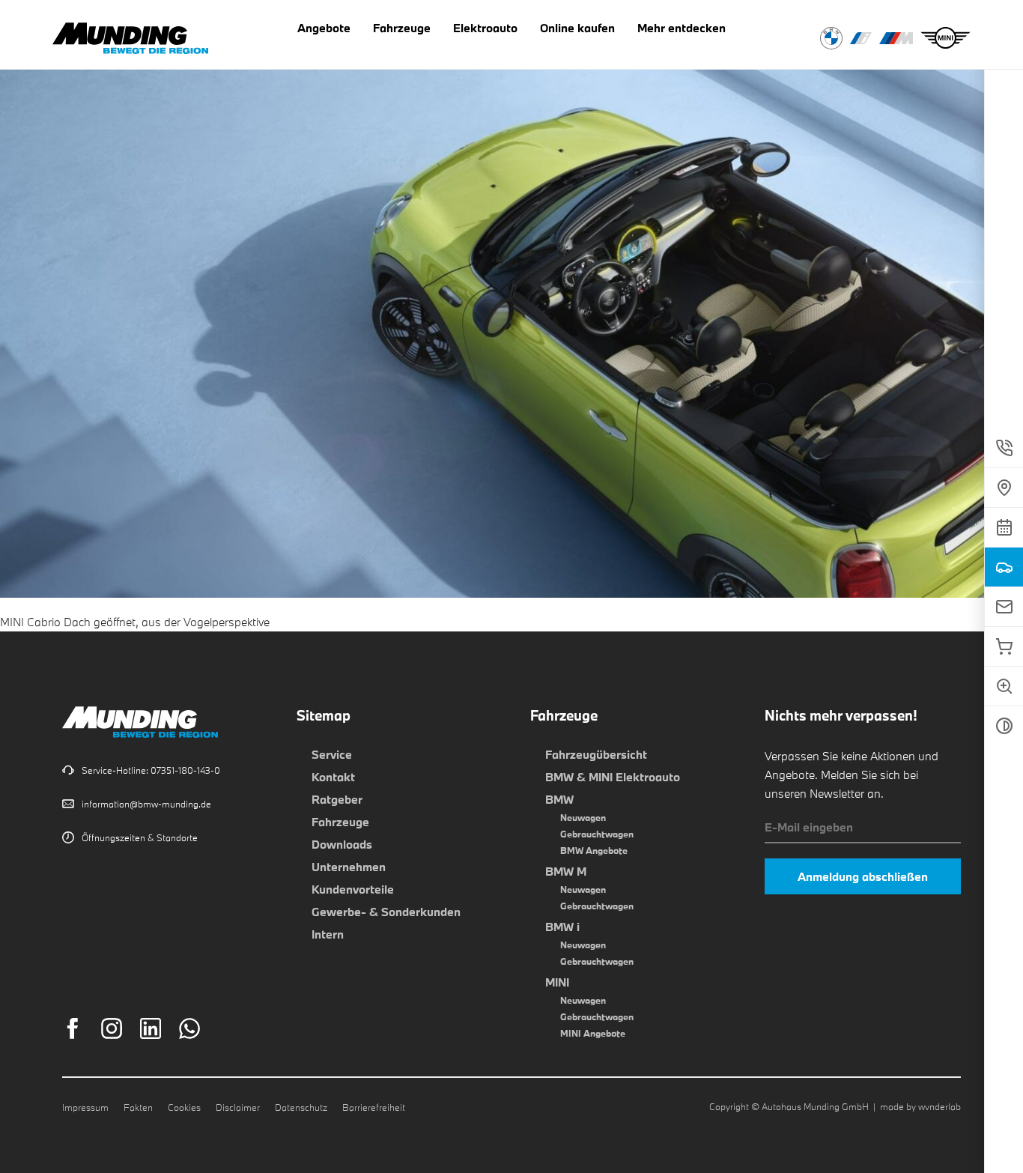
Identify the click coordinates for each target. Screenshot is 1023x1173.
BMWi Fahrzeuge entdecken (861, 38)
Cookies (184, 1107)
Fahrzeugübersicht (596, 754)
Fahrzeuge (340, 821)
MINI (557, 982)
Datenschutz (301, 1107)
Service (332, 754)
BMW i (562, 926)
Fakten (138, 1107)
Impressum (85, 1107)
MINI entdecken (945, 38)
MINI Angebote (592, 1033)
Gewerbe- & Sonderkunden (386, 911)
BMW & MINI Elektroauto (612, 776)
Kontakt (333, 776)
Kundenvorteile (353, 889)
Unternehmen (349, 866)
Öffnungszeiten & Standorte (140, 837)
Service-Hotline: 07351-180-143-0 (151, 770)
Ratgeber (337, 799)
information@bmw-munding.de (146, 804)
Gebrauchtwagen (597, 834)
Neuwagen (583, 817)
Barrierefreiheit (373, 1107)
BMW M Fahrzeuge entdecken (896, 38)
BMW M (565, 871)
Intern (328, 934)
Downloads (342, 844)
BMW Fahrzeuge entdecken (831, 38)
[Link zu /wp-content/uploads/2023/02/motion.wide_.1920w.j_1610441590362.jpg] (511, 588)
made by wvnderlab (920, 1106)
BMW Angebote (594, 850)
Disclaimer (238, 1107)
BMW (559, 799)
